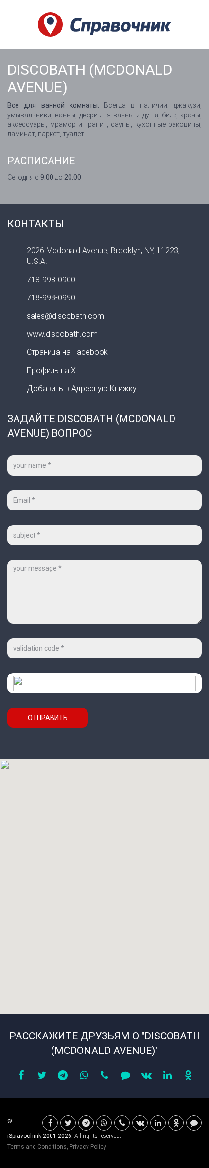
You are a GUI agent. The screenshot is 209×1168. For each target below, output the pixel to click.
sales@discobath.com (65, 316)
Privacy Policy (88, 1146)
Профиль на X (51, 370)
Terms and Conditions (37, 1146)
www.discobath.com (62, 334)
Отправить (48, 718)
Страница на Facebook (67, 352)
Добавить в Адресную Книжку (82, 388)
